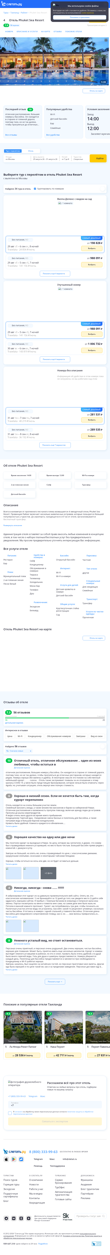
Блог (6, 1201)
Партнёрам (87, 1193)
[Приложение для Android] (14, 1159)
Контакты (34, 1198)
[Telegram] (6, 1218)
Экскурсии (9, 1189)
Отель (30, 151)
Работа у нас (36, 1189)
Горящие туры (11, 1184)
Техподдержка (57, 1166)
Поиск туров (10, 1180)
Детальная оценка (14, 723)
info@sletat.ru (70, 1159)
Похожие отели (73, 31)
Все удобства (53, 135)
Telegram (33, 1096)
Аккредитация (37, 1202)
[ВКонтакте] (14, 1218)
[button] (55, 61)
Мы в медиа (35, 1193)
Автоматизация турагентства (63, 1193)
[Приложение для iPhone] (6, 1159)
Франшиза (87, 1180)
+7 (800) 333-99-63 (17, 1096)
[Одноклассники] (21, 1218)
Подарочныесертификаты (10, 1195)
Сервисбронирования (63, 1181)
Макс (42, 1096)
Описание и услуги (27, 31)
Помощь (38, 1166)
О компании (36, 1180)
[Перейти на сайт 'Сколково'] (67, 1218)
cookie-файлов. (87, 13)
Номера (9, 31)
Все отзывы (11, 135)
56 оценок (14, 25)
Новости (34, 1184)
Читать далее (11, 826)
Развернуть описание (12, 525)
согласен (18, 1111)
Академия (86, 1184)
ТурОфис (60, 1187)
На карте (45, 31)
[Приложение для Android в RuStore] (21, 1159)
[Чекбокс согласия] (10, 1113)
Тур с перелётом (13, 151)
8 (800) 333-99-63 (43, 1151)
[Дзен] (29, 1218)
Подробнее (43, 1244)
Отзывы (58, 31)
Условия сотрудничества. (74, 1236)
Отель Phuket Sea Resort (26, 20)
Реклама (85, 1198)
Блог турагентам (90, 1189)
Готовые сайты (63, 1199)
